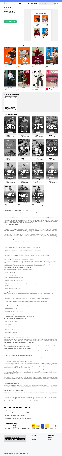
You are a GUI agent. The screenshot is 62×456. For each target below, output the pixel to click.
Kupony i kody (50, 437)
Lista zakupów (50, 439)
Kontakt (35, 3)
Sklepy (6, 7)
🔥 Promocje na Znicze (44, 0)
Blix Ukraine (50, 443)
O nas (32, 437)
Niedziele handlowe (51, 444)
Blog (32, 3)
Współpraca (34, 439)
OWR (32, 446)
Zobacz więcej (55, 94)
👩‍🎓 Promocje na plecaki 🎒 (17, 0)
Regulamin (33, 444)
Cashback (49, 441)
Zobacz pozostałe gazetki (10, 21)
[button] (31, 410)
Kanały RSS (28, 453)
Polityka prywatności (35, 441)
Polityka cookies (34, 443)
